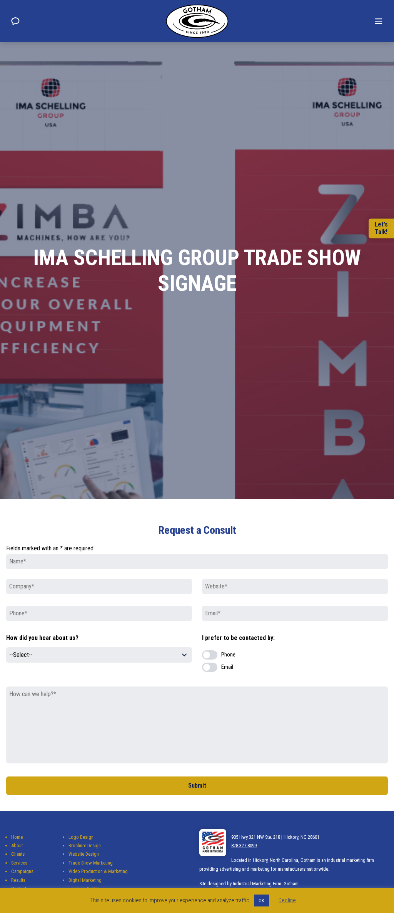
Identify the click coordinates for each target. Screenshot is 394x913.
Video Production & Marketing (98, 871)
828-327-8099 (244, 845)
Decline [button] (287, 900)
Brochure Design (84, 845)
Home (17, 837)
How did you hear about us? (42, 637)
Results (18, 880)
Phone (228, 654)
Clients (18, 854)
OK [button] (261, 900)
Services (19, 863)
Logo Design (80, 837)
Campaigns (22, 871)
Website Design (83, 854)
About (17, 845)
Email (227, 667)
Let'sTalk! (381, 228)
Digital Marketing (85, 880)
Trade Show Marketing (90, 863)
